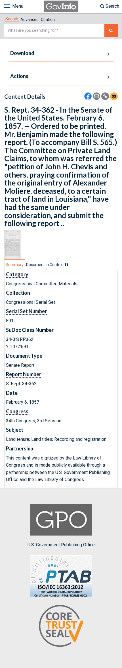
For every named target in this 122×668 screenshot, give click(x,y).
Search (111, 6)
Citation (48, 19)
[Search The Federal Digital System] (111, 30)
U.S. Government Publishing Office (61, 544)
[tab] (11, 18)
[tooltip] (66, 265)
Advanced (29, 19)
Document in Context (45, 264)
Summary (15, 264)
